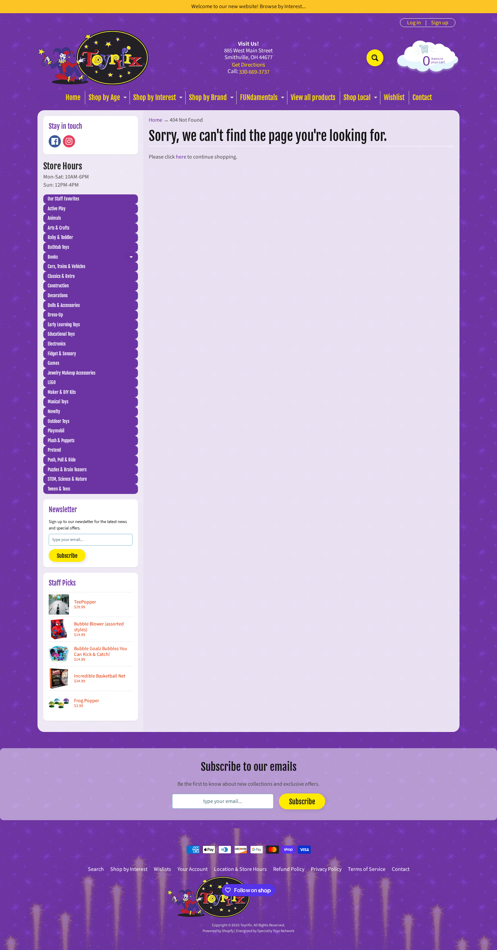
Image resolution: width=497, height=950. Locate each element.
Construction (58, 285)
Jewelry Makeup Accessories (71, 373)
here (181, 157)
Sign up (439, 22)
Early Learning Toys (64, 324)
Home (73, 97)
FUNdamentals (263, 98)
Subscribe (67, 555)
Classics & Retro (61, 276)
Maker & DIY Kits (62, 392)
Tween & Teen (59, 489)
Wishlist (394, 97)
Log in (414, 22)
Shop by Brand (212, 98)
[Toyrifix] (93, 57)
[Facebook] (55, 141)
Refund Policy (288, 869)
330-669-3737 (254, 72)
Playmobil (56, 430)
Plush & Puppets (61, 440)
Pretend (54, 450)
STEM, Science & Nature (67, 479)
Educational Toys (61, 334)
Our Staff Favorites (63, 198)
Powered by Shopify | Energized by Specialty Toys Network (248, 930)
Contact (422, 97)
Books (93, 258)
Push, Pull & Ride (62, 459)
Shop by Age (108, 98)
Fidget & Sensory (62, 353)
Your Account (193, 869)
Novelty (54, 411)
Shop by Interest (158, 98)
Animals (54, 218)
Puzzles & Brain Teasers (67, 469)
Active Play (57, 208)
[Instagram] (69, 141)
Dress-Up (55, 314)
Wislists (162, 869)
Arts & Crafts (58, 228)
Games (53, 363)
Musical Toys (58, 401)
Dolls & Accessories (64, 305)
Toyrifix (246, 925)
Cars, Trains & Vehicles (66, 266)
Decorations (58, 295)
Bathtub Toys (58, 247)
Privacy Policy (326, 869)
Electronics (57, 344)
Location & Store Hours (240, 869)
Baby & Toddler (60, 237)
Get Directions (248, 65)
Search (96, 869)
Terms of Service (366, 869)
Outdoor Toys (58, 421)
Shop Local (361, 98)
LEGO (52, 382)
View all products (313, 97)
